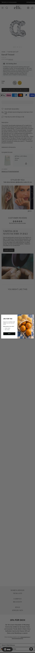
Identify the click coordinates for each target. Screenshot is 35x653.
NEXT (9, 333)
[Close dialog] (32, 315)
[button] (31, 649)
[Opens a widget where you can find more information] (7, 649)
